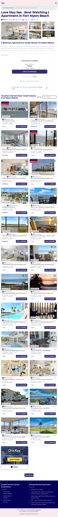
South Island (33, 8)
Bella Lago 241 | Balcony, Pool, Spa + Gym (13, 379)
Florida (20, 8)
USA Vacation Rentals (6, 501)
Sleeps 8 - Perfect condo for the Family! (41, 379)
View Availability (21, 126)
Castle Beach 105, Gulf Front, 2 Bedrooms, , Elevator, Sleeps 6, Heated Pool (42, 492)
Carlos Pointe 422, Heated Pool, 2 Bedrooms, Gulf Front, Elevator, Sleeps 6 (43, 503)
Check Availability (30, 72)
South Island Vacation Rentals (7, 492)
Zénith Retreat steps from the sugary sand (14, 264)
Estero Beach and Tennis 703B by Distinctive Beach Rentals (43, 497)
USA (16, 8)
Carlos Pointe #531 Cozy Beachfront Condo (14, 408)
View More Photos (8, 37)
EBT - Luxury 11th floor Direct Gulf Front (41, 149)
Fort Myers (26, 8)
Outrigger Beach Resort (8, 207)
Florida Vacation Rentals (7, 496)
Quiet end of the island (8, 120)
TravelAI (38, 510)
